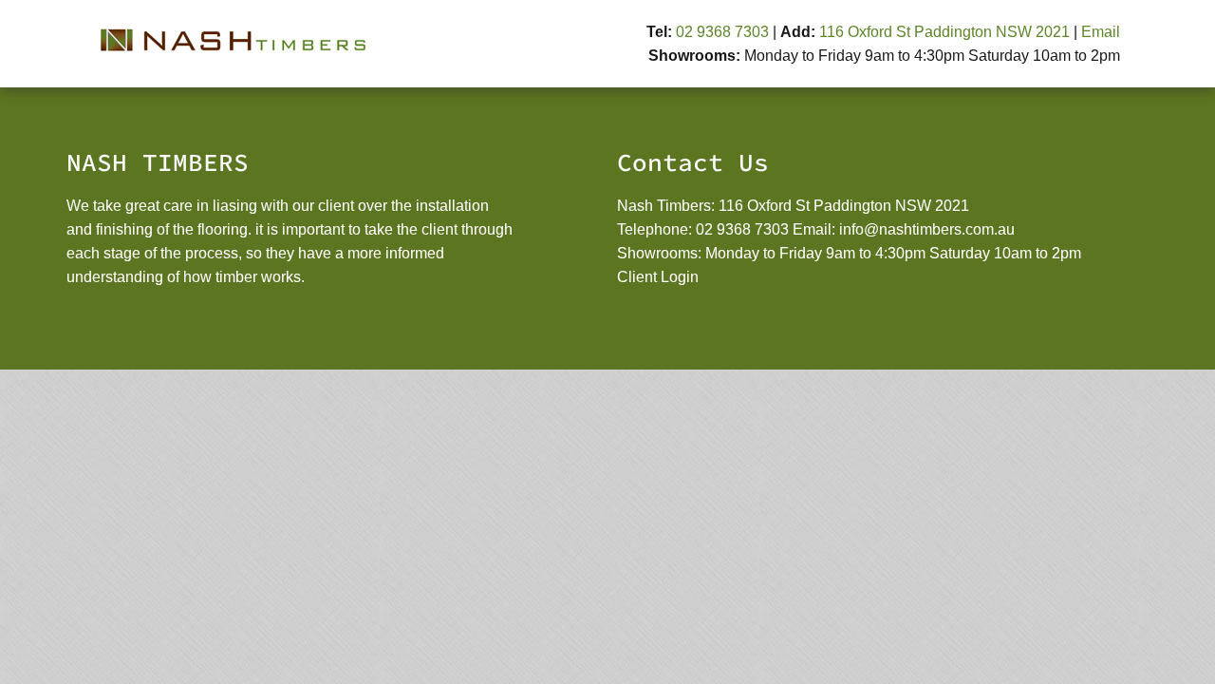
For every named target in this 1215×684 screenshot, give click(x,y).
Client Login (658, 277)
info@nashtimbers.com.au (927, 229)
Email (1100, 32)
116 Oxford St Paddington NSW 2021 (944, 32)
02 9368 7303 (722, 32)
